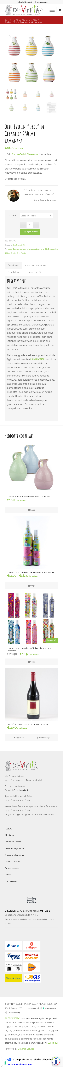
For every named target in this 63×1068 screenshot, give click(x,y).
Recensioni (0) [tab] (34, 272)
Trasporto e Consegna (14, 855)
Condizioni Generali (13, 842)
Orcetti (13, 253)
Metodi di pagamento (14, 848)
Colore (13, 215)
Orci (18, 253)
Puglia (23, 253)
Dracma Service (26, 1049)
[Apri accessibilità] (56, 1061)
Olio (24, 245)
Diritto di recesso (12, 861)
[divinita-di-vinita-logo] (26, 10)
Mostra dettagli (44, 738)
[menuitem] (24, 2)
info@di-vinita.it (20, 790)
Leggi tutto (19, 738)
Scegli (32, 510)
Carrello (8, 875)
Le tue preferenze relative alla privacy (33, 1059)
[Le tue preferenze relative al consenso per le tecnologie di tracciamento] (5, 1063)
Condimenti (17, 245)
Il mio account (41, 2)
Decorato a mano (19, 249)
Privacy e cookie (12, 868)
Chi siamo (9, 835)
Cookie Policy (14, 1012)
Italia (28, 249)
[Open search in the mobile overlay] (41, 10)
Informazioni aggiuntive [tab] (36, 265)
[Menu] (51, 10)
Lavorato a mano (37, 249)
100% (10, 249)
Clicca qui (52, 1043)
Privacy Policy (50, 1008)
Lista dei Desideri (24, 2)
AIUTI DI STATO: (13, 1018)
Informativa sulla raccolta (18, 1064)
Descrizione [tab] (13, 265)
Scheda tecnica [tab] (15, 272)
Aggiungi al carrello (30, 232)
